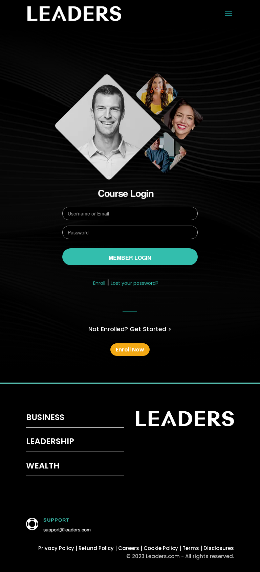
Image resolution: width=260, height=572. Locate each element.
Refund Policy (97, 548)
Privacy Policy (56, 548)
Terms (190, 548)
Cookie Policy (161, 548)
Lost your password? (134, 283)
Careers (128, 548)
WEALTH (43, 465)
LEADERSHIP (50, 441)
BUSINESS (45, 417)
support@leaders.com (67, 529)
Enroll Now (130, 349)
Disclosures (218, 548)
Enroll (99, 283)
